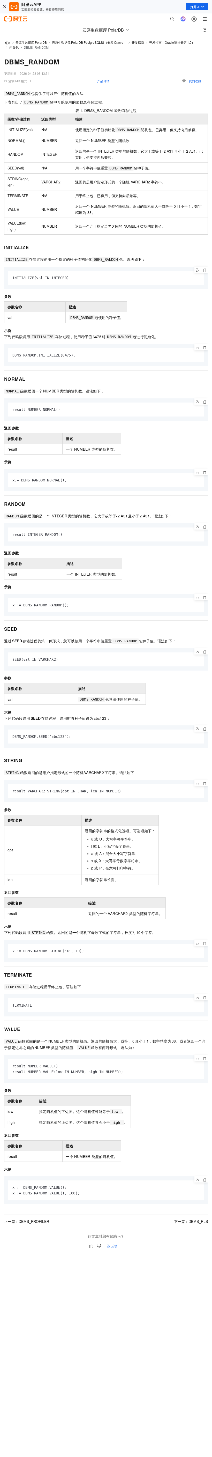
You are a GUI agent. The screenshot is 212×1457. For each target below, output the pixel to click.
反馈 (114, 1246)
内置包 (14, 47)
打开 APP (197, 6)
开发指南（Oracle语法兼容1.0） (172, 42)
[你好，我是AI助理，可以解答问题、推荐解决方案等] (183, 18)
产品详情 (103, 81)
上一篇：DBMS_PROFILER (26, 1221)
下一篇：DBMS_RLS (191, 1221)
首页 (7, 42)
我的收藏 (195, 81)
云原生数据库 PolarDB (31, 42)
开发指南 (138, 42)
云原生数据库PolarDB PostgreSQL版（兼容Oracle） (89, 42)
